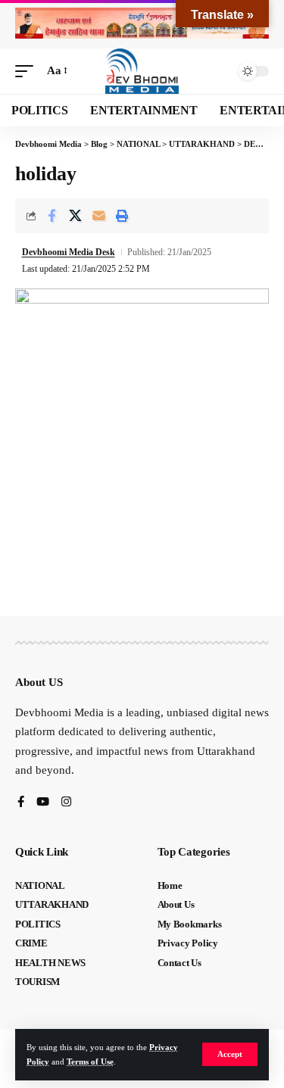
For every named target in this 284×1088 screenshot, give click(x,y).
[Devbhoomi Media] (142, 71)
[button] (229, 1054)
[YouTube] (42, 803)
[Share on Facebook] (51, 216)
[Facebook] (21, 803)
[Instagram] (66, 803)
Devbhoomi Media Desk (68, 252)
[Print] (122, 216)
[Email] (98, 216)
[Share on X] (75, 216)
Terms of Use (90, 1061)
